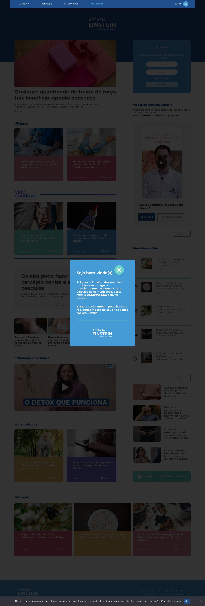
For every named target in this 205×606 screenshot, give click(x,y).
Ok (186, 601)
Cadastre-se (96, 4)
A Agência (24, 4)
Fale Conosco (71, 4)
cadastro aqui (97, 294)
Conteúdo (46, 4)
